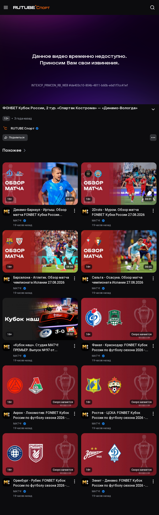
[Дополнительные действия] (153, 137)
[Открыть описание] (153, 109)
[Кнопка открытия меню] (6, 7)
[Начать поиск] (152, 7)
